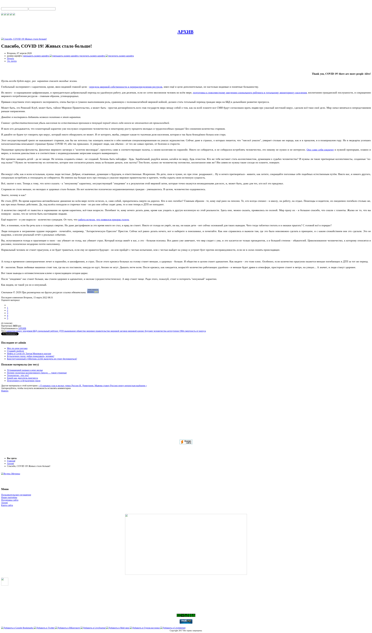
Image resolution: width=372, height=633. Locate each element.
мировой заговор (119, 331)
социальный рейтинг (48, 331)
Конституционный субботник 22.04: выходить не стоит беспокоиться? (42, 359)
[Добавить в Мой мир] (118, 628)
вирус (19, 331)
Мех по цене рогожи (17, 348)
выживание (70, 331)
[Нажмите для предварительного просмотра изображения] (24, 39)
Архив (10, 463)
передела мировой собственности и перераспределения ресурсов (125, 86)
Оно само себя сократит (320, 149)
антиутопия (173, 331)
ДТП (61, 331)
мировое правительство (98, 331)
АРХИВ (22, 328)
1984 (182, 331)
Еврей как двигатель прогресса (22, 378)
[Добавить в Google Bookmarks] (17, 628)
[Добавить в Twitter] (44, 628)
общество (81, 331)
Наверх (4, 391)
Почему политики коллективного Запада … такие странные (37, 373)
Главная (11, 461)
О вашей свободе (15, 351)
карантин (11, 331)
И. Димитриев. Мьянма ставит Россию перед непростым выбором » (113, 385)
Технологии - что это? (18, 375)
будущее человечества (156, 331)
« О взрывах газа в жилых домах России (59, 385)
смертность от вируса (195, 331)
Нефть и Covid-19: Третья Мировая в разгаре (29, 353)
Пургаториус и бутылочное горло (23, 380)
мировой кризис (136, 331)
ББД (35, 331)
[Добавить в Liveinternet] (172, 628)
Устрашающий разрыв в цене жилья (25, 370)
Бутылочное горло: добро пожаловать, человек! (30, 356)
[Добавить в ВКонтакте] (68, 628)
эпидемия (28, 331)
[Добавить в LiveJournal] (93, 628)
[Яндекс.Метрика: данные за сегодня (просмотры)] (10, 473)
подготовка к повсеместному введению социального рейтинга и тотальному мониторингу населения (250, 92)
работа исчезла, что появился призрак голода (103, 219)
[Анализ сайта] (186, 443)
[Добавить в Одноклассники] (145, 628)
